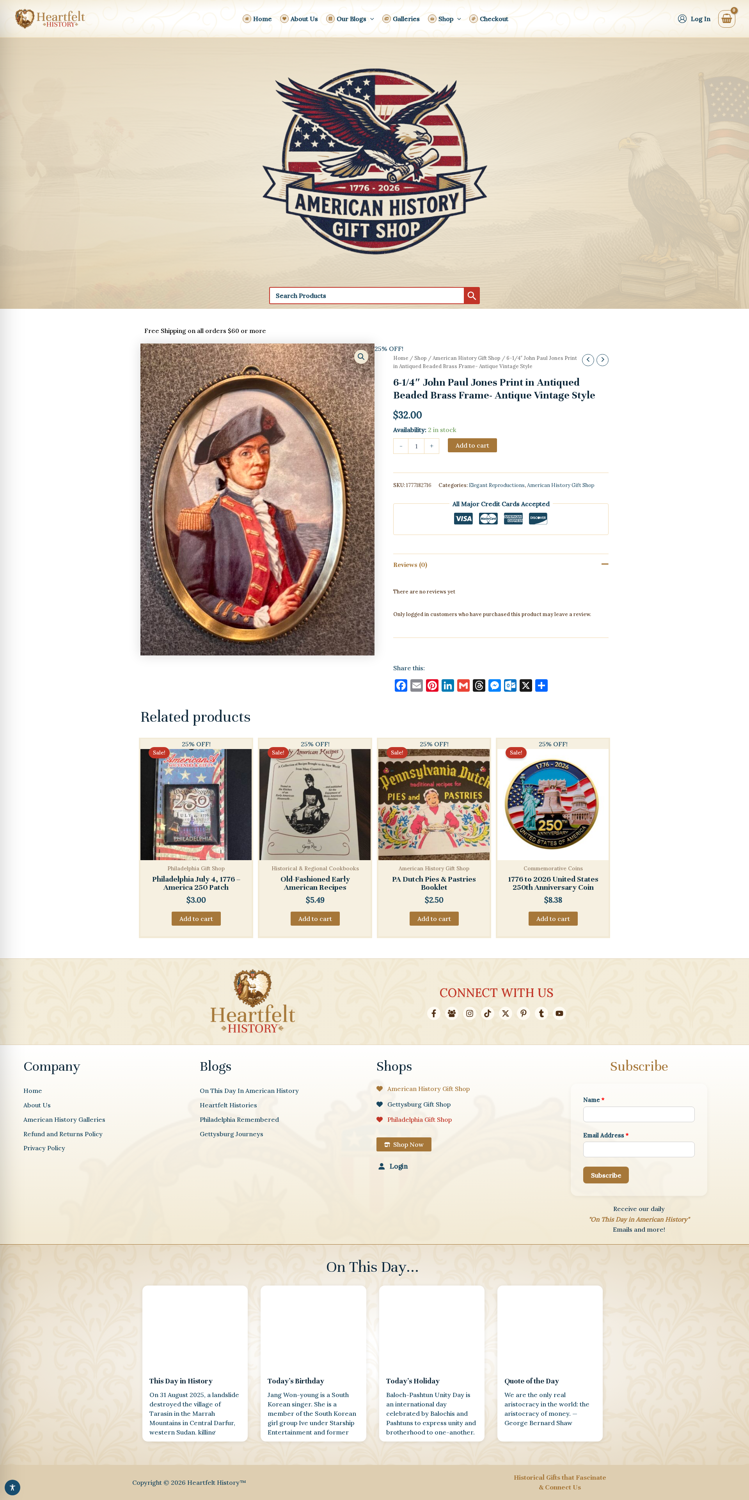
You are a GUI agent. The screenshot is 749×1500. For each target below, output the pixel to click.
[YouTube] (559, 1013)
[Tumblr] (541, 1013)
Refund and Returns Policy (63, 1134)
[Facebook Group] (451, 1013)
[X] (505, 1013)
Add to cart (472, 445)
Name (594, 1099)
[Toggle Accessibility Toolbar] (12, 1487)
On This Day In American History (249, 1090)
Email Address (606, 1135)
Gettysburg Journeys (231, 1134)
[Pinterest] (523, 1013)
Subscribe (606, 1175)
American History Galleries (64, 1119)
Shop (420, 358)
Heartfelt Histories (228, 1105)
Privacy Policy (44, 1148)
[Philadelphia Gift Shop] (414, 1119)
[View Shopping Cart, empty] (726, 19)
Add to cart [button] (196, 919)
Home (400, 358)
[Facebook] (433, 1013)
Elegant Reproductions (497, 485)
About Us (37, 1105)
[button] (370, 18)
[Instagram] (469, 1013)
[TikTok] (487, 1013)
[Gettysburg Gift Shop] (413, 1104)
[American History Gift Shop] (423, 1089)
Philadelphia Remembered (239, 1119)
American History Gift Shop (467, 358)
